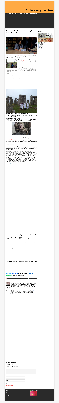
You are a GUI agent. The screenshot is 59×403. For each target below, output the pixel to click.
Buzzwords (11, 13)
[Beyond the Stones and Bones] (45, 41)
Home (6, 13)
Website (7, 380)
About (21, 13)
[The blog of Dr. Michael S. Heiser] (40, 48)
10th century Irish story (15, 140)
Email (7, 377)
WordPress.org (8, 396)
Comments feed (8, 395)
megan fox (17, 278)
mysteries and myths (24, 278)
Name (7, 375)
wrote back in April (17, 55)
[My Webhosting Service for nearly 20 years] (42, 43)
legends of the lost (11, 278)
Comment (7, 368)
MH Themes (18, 399)
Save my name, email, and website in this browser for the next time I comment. (18, 383)
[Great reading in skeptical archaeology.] (41, 49)
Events (16, 13)
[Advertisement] (29, 21)
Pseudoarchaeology (32, 278)
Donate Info (26, 13)
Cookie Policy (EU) (33, 13)
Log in (6, 392)
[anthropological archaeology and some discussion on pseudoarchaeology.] (45, 37)
